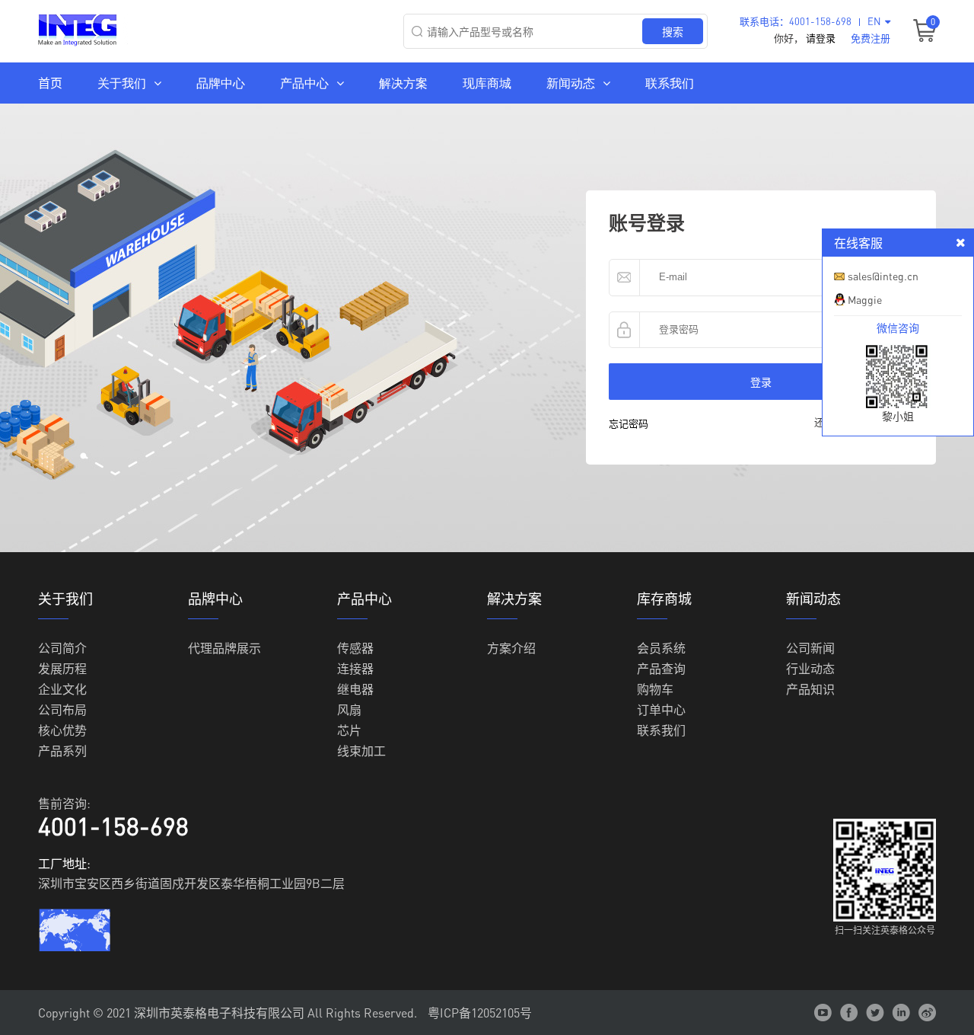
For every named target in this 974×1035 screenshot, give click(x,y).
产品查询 (661, 668)
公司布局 (62, 709)
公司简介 (62, 647)
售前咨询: (64, 803)
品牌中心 (220, 83)
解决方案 (403, 83)
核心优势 (62, 729)
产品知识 (810, 688)
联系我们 (669, 83)
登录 (761, 381)
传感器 (355, 647)
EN (874, 20)
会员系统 (661, 647)
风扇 (349, 709)
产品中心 (304, 83)
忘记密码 (628, 423)
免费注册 (870, 37)
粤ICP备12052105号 (480, 1013)
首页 (50, 83)
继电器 (355, 688)
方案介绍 (511, 647)
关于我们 (121, 83)
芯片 (349, 729)
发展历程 (62, 668)
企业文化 (62, 688)
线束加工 (361, 750)
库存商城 (664, 598)
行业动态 (810, 668)
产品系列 (62, 750)
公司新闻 (810, 647)
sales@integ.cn (883, 276)
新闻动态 (570, 83)
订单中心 (661, 709)
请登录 (821, 37)
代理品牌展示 (224, 647)
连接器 (355, 668)
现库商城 (487, 83)
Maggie (865, 299)
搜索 (672, 31)
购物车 (655, 688)
